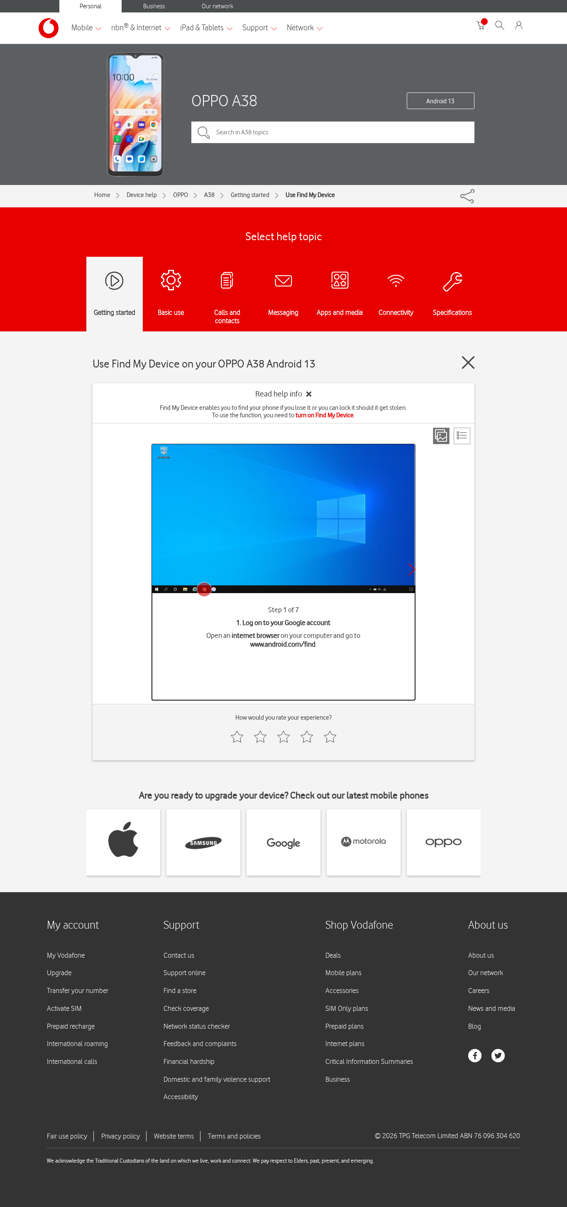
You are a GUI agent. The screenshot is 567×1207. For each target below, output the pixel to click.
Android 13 (440, 101)
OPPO (180, 195)
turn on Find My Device (325, 415)
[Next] (411, 569)
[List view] (462, 436)
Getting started (250, 195)
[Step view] (441, 436)
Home (102, 195)
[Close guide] (468, 362)
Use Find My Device (310, 195)
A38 (209, 195)
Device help (142, 195)
